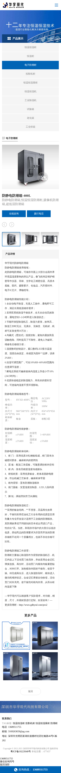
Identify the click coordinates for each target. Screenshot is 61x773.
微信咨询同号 (7, 761)
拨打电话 (39, 213)
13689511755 (6, 758)
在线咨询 (14, 213)
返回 (30, 691)
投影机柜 (30, 723)
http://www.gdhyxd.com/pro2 (33, 605)
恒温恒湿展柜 (43, 723)
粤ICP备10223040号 (21, 751)
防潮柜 (54, 723)
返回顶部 (4, 764)
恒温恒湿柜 (19, 723)
